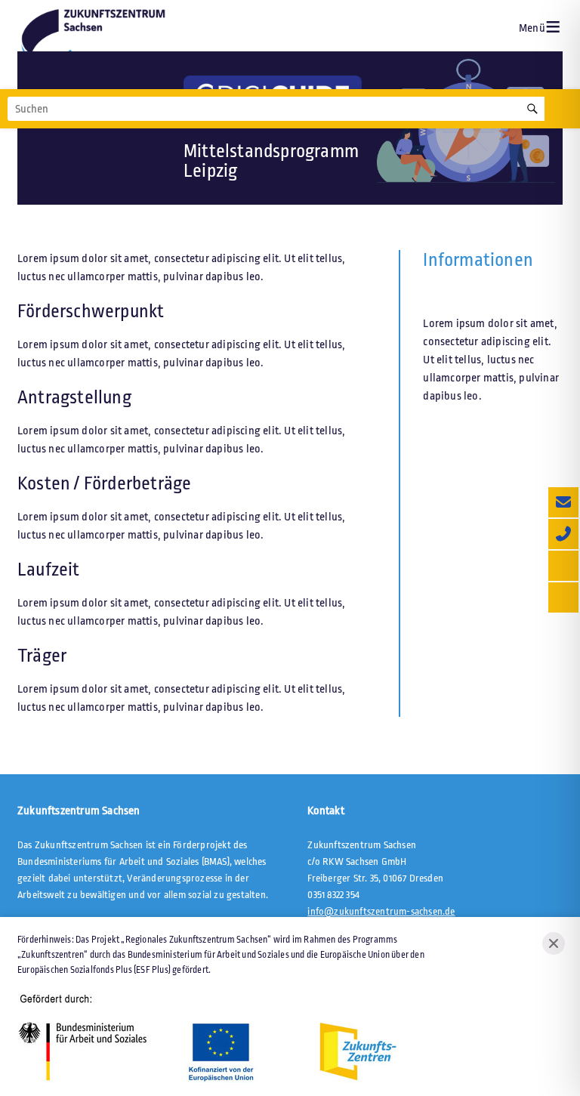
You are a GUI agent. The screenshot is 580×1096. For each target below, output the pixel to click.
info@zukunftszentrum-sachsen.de (381, 911)
